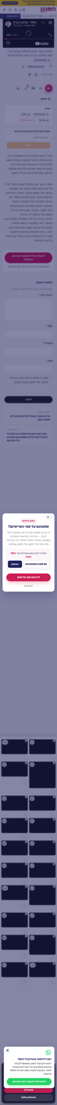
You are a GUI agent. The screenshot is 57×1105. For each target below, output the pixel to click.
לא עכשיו (28, 586)
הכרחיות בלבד (28, 1097)
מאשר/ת (28, 1090)
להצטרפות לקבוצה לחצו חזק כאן (29, 1081)
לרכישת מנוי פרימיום (28, 577)
